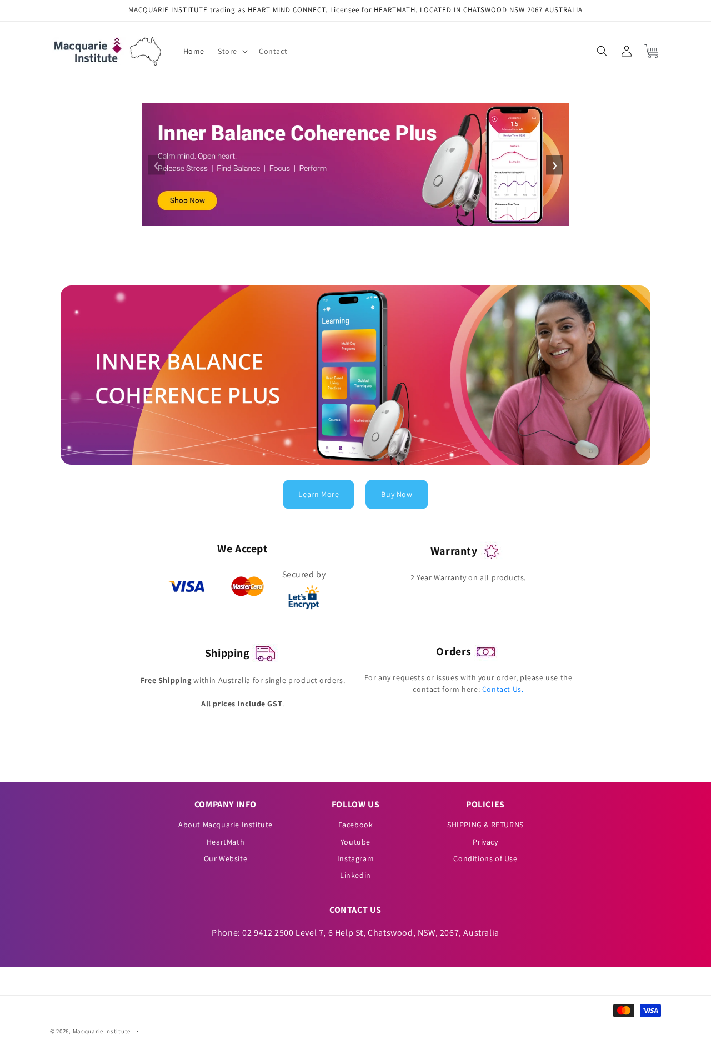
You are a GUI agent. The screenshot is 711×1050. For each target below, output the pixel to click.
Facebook (355, 825)
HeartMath (225, 842)
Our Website (226, 858)
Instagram (355, 858)
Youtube (355, 842)
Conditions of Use (485, 858)
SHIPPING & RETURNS (485, 825)
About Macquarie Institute (225, 825)
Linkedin (355, 875)
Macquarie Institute (102, 1031)
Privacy (485, 842)
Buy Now (396, 494)
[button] (231, 51)
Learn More (318, 494)
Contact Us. (503, 689)
